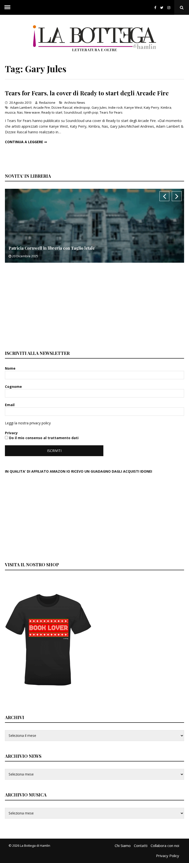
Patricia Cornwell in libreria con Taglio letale (52, 248)
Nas (20, 112)
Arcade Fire (41, 107)
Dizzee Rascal (61, 107)
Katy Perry (151, 107)
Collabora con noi (165, 845)
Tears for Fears (111, 112)
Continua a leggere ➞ (26, 141)
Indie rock (115, 107)
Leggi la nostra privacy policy (28, 423)
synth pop (90, 112)
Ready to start (51, 112)
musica (10, 112)
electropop (82, 107)
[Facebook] (155, 7)
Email (10, 404)
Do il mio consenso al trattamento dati (43, 437)
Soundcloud (73, 112)
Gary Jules (99, 107)
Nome (10, 368)
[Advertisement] (42, 306)
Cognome (14, 386)
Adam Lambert (21, 107)
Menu (7, 7)
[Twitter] (161, 7)
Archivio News (74, 102)
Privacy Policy (167, 855)
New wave (32, 112)
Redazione (47, 102)
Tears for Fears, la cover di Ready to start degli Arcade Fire (87, 93)
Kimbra (166, 107)
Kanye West (133, 107)
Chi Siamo (123, 845)
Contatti (140, 845)
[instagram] (169, 7)
